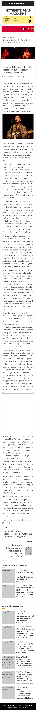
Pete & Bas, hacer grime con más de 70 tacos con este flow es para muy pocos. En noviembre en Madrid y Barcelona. (25, 647)
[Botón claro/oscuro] (24, 29)
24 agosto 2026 (23, 581)
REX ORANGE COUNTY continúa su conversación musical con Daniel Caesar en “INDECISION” (25, 574)
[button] (4, 29)
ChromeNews (12, 708)
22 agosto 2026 (23, 597)
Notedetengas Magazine (18, 12)
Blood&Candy (17, 520)
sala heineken (26, 520)
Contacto (32, 29)
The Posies (6, 523)
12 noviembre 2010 (22, 76)
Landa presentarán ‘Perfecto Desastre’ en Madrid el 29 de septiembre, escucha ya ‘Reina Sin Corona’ (25, 590)
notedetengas (8, 76)
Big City (9, 520)
